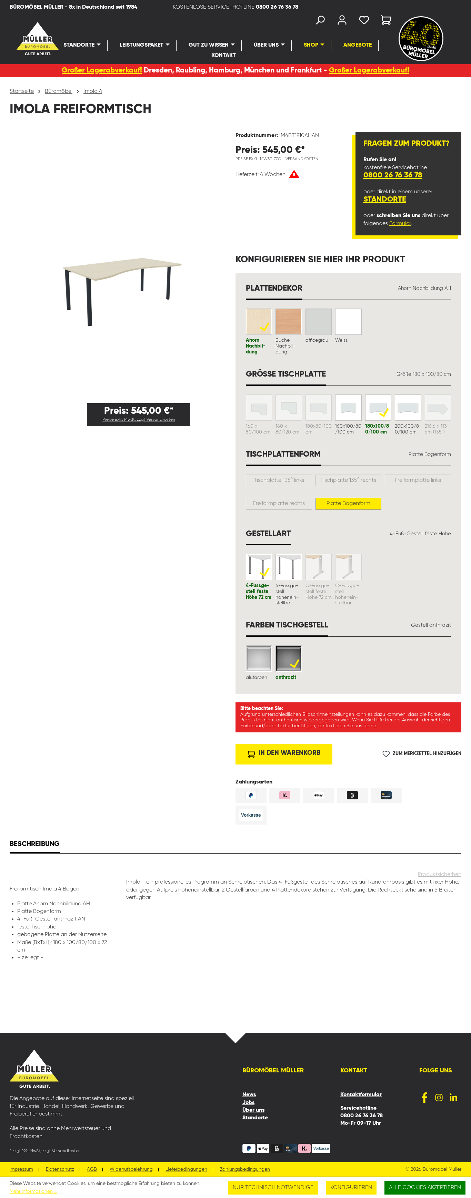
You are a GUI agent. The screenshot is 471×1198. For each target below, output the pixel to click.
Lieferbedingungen (186, 1169)
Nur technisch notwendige (273, 1187)
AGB (92, 1169)
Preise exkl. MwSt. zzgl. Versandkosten (138, 420)
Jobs (248, 1103)
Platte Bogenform (348, 503)
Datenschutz (60, 1169)
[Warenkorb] (384, 21)
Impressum (21, 1169)
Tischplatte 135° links (279, 480)
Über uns (253, 1110)
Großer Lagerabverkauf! (102, 70)
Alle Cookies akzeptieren (425, 1187)
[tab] (35, 845)
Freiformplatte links (418, 480)
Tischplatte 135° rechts (348, 480)
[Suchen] (320, 21)
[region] (122, 265)
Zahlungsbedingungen (245, 1169)
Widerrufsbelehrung (131, 1169)
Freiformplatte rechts (279, 503)
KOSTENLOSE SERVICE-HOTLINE (235, 7)
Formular (400, 223)
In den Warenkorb (288, 753)
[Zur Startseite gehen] (25, 38)
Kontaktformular (361, 1095)
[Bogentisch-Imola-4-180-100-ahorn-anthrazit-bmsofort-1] (122, 264)
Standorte (384, 199)
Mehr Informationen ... (33, 1191)
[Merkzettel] (364, 21)
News (249, 1095)
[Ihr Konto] (342, 21)
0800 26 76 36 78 (392, 175)
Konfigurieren (351, 1187)
